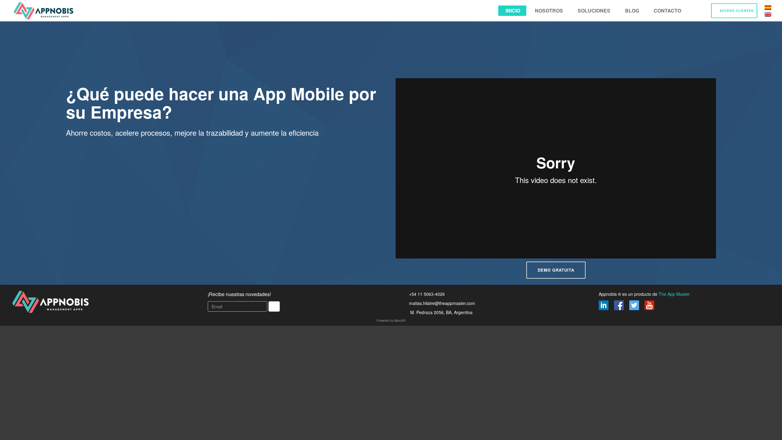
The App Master (674, 294)
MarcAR (399, 320)
